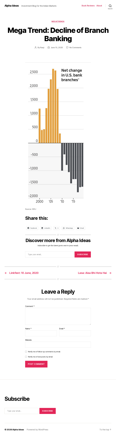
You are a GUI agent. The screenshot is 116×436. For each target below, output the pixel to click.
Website (28, 340)
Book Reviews (88, 5)
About (99, 5)
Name (28, 329)
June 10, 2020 (57, 47)
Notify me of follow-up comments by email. (44, 352)
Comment (30, 306)
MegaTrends (58, 21)
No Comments (75, 47)
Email (62, 329)
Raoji (42, 47)
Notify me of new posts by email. (40, 357)
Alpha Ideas (12, 5)
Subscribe (82, 254)
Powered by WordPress (37, 429)
